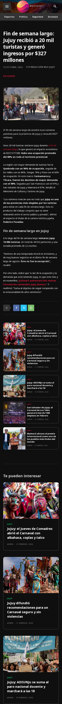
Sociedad (9, 76)
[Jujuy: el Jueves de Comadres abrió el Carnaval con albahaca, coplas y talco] (14, 334)
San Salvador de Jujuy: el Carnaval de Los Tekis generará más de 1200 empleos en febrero (40, 411)
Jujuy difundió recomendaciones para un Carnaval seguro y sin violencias (41, 359)
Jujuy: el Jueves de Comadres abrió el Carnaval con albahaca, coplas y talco (42, 333)
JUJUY (29, 327)
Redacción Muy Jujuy (43, 67)
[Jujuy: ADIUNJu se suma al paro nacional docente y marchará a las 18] (14, 386)
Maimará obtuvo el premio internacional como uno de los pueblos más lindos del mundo (41, 437)
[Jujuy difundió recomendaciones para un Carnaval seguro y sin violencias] (14, 360)
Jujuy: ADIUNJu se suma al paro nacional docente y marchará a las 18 (40, 385)
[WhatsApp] (31, 308)
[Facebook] (16, 308)
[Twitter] (24, 308)
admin (29, 340)
